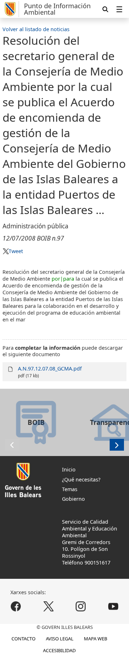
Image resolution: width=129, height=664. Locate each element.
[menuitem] (119, 9)
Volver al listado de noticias (36, 29)
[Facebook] (16, 606)
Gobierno (73, 498)
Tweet (16, 251)
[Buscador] (105, 9)
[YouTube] (113, 606)
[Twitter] (48, 606)
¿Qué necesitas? (81, 479)
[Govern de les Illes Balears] (11, 9)
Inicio (69, 469)
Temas (69, 489)
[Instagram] (80, 606)
